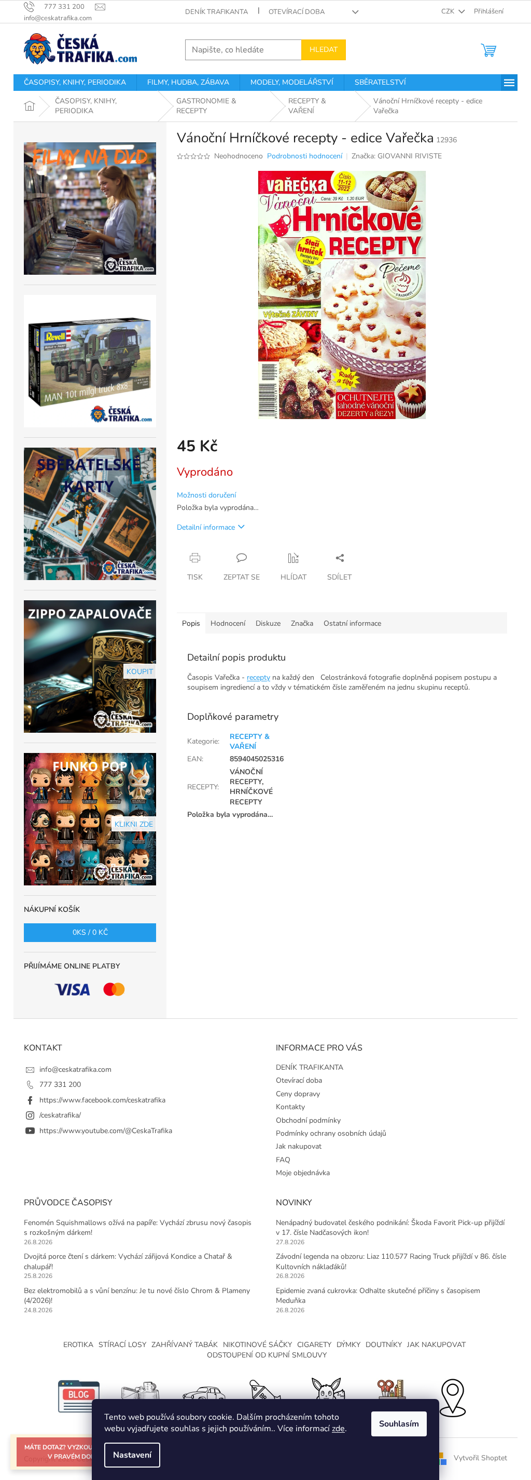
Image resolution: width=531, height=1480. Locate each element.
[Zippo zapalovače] (141, 1396)
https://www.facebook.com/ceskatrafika (102, 1100)
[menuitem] (74, 82)
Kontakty (290, 1107)
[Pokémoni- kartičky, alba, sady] (328, 1396)
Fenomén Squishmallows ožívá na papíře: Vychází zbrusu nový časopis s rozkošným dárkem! (137, 1227)
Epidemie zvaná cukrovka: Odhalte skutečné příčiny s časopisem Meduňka (378, 1296)
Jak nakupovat (299, 1146)
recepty (258, 677)
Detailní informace (206, 527)
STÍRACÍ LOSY (122, 1345)
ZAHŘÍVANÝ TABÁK (184, 1345)
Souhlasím (399, 1424)
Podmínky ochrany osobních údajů (331, 1133)
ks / (90, 932)
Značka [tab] (302, 623)
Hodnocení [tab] (228, 623)
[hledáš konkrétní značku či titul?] (265, 1396)
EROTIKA (78, 1345)
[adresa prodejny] (452, 1396)
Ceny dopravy (298, 1094)
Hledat (324, 50)
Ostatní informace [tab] (352, 623)
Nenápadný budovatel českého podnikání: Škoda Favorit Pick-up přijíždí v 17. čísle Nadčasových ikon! (390, 1227)
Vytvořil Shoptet (480, 1458)
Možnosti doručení (206, 495)
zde (338, 1428)
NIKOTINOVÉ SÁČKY (257, 1345)
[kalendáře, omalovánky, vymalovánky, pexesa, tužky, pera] (390, 1396)
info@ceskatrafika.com (75, 1069)
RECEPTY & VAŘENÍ (250, 741)
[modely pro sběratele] (203, 1396)
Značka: (397, 156)
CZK (448, 11)
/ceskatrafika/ (60, 1115)
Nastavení (132, 1455)
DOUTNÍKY (384, 1345)
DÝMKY (348, 1345)
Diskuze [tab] (268, 623)
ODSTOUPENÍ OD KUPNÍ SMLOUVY (267, 1355)
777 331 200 (60, 1084)
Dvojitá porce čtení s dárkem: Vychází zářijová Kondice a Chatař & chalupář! (128, 1261)
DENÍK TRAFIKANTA (216, 12)
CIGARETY (314, 1345)
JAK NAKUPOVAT (436, 1345)
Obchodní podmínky (308, 1120)
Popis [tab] (191, 623)
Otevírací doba (297, 12)
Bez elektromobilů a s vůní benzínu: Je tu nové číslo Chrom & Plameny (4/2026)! (137, 1296)
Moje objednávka (303, 1173)
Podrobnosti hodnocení (304, 156)
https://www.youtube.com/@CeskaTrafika (105, 1131)
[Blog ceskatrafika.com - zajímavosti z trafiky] (79, 1396)
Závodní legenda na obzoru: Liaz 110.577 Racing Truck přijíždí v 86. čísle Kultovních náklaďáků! (391, 1261)
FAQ (283, 1160)
